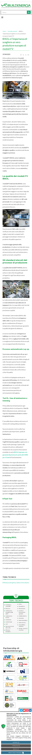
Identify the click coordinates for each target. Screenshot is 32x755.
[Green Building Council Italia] (9, 705)
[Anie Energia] (23, 678)
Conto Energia (9, 622)
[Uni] (23, 671)
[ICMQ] (23, 664)
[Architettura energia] (9, 684)
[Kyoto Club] (9, 678)
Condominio (8, 619)
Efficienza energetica (9, 583)
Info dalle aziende (12, 31)
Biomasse (8, 608)
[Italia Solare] (9, 691)
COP (7, 624)
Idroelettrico (22, 606)
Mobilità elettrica (23, 616)
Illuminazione (22, 608)
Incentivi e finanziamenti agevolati (22, 612)
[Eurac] (23, 691)
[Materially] (9, 671)
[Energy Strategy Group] (9, 664)
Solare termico (22, 622)
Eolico (20, 604)
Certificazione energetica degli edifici (9, 612)
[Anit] (23, 657)
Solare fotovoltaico (23, 583)
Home (4, 31)
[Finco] (9, 698)
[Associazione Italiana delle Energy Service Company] (23, 684)
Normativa (21, 618)
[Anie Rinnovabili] (9, 657)
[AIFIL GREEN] (23, 698)
